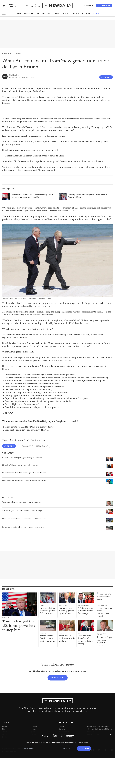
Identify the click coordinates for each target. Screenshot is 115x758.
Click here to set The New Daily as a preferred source (30, 427)
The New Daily (14, 75)
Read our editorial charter (74, 711)
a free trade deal (66, 130)
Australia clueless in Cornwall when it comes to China (38, 156)
